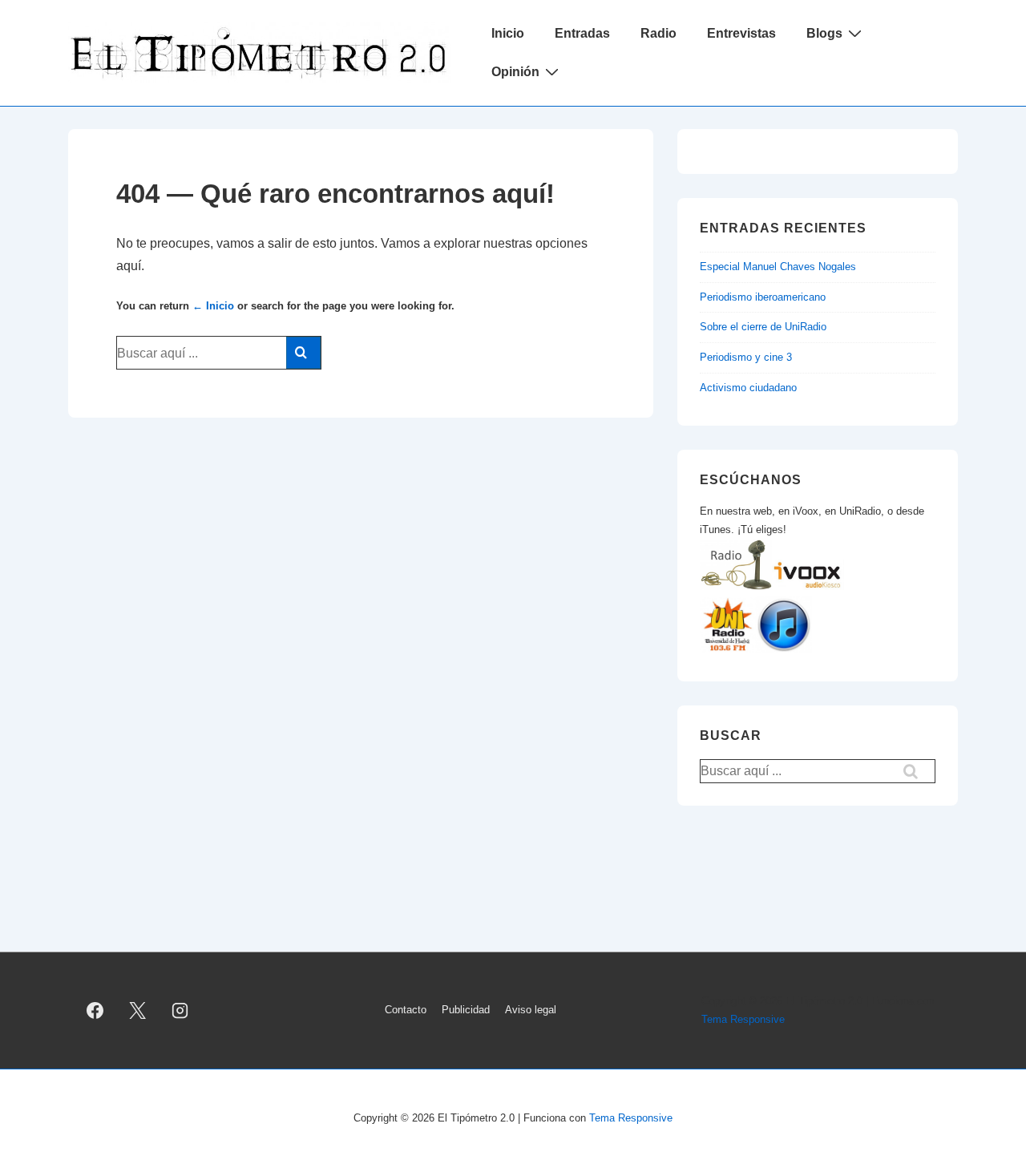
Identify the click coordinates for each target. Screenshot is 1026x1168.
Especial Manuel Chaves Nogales (778, 267)
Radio (658, 33)
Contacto (405, 1010)
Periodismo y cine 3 (746, 357)
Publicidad (466, 1010)
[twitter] (138, 1011)
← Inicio (213, 306)
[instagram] (180, 1011)
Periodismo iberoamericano (763, 297)
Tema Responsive (743, 1019)
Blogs (824, 33)
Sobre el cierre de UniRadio (763, 327)
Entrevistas (741, 33)
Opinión (515, 72)
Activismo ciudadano (748, 388)
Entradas (582, 33)
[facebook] (95, 1011)
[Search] (303, 353)
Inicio (507, 33)
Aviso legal (530, 1010)
